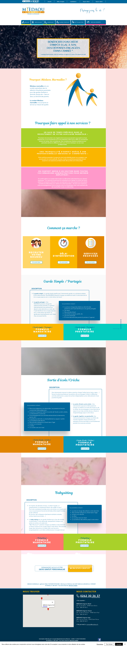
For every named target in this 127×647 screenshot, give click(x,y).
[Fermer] (125, 644)
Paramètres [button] (100, 644)
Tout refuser (109, 644)
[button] (36, 262)
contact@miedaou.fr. (92, 624)
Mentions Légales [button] (74, 640)
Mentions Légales (73, 585)
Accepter (119, 644)
